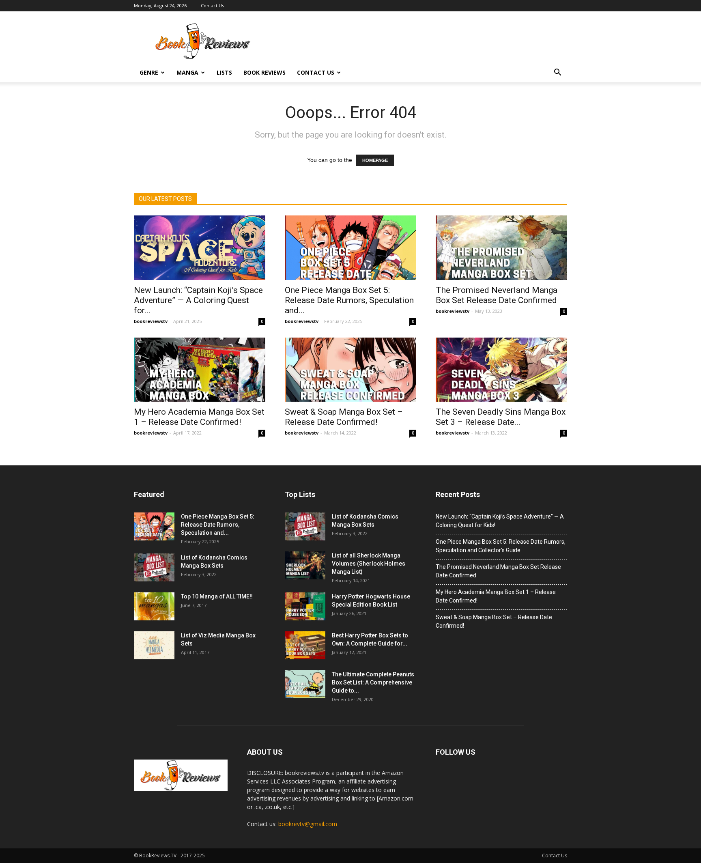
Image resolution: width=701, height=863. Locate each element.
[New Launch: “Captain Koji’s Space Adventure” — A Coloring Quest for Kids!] (199, 247)
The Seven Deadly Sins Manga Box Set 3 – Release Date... (501, 417)
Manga (187, 72)
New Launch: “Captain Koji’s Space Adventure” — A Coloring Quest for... (198, 300)
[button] (557, 72)
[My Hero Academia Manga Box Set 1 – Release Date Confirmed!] (199, 370)
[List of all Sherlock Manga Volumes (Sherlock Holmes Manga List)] (305, 565)
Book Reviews (264, 72)
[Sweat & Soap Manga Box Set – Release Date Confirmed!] (350, 370)
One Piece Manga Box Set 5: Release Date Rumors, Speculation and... (349, 300)
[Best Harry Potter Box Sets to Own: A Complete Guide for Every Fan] (305, 645)
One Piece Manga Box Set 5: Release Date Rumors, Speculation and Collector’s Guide (501, 545)
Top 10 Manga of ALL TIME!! (217, 596)
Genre (149, 72)
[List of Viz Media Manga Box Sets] (154, 645)
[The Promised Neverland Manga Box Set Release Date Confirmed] (501, 247)
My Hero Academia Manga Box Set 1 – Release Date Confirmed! (199, 417)
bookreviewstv (151, 321)
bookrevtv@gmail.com (307, 824)
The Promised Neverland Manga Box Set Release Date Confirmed (496, 295)
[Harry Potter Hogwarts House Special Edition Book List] (305, 606)
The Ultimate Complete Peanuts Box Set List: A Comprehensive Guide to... (373, 682)
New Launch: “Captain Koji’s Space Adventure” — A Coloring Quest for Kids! (500, 520)
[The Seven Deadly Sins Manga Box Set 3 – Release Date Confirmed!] (501, 370)
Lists (224, 72)
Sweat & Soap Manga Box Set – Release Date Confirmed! (344, 417)
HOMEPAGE (375, 160)
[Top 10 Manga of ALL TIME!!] (154, 606)
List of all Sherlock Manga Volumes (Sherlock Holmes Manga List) (368, 563)
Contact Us (212, 5)
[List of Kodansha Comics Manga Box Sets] (154, 567)
